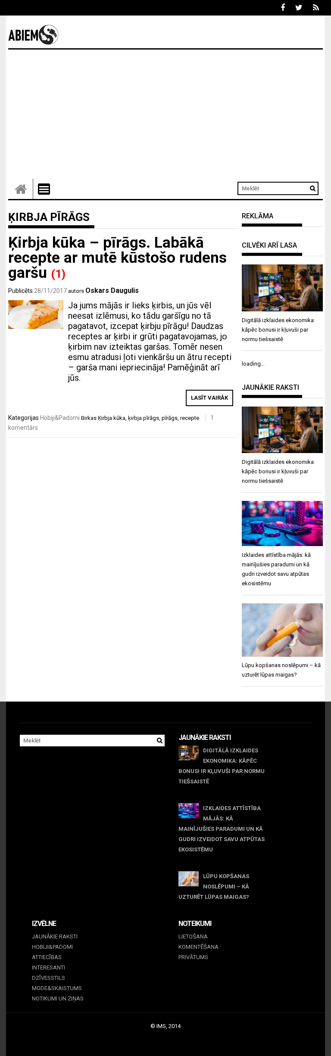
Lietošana (193, 936)
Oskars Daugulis (112, 290)
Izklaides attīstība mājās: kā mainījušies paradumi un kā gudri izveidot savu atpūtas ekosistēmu (221, 829)
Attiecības (47, 957)
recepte (189, 418)
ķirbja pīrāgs (143, 418)
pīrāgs (170, 418)
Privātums (193, 957)
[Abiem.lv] (20, 189)
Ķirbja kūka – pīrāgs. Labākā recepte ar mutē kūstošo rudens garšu (117, 258)
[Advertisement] (165, 114)
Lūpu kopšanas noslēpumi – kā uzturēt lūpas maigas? (213, 886)
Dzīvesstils (48, 978)
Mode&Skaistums (57, 988)
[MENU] (43, 189)
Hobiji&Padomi (60, 417)
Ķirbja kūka (111, 418)
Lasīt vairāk (209, 397)
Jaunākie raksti (55, 936)
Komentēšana (198, 947)
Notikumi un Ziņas (58, 998)
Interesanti (48, 967)
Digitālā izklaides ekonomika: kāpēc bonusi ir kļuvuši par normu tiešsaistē (221, 766)
